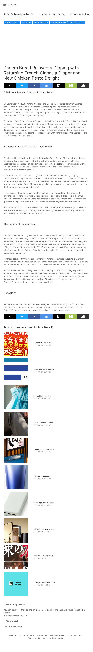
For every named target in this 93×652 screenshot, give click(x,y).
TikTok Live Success (41, 476)
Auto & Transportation (19, 14)
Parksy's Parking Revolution (44, 582)
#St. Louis (26, 23)
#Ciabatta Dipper (58, 23)
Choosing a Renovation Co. (44, 369)
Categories (42, 635)
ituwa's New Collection (42, 396)
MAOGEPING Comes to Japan (45, 529)
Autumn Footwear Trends (43, 423)
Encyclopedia (34, 638)
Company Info (75, 635)
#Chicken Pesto (76, 23)
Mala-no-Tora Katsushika (43, 556)
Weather (13, 635)
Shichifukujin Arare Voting (43, 343)
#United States (12, 23)
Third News (10, 5)
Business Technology (52, 14)
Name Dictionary (58, 635)
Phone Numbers (27, 635)
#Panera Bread (41, 23)
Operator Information (53, 638)
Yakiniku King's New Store (43, 449)
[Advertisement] (46, 43)
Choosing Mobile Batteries (43, 502)
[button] (7, 14)
